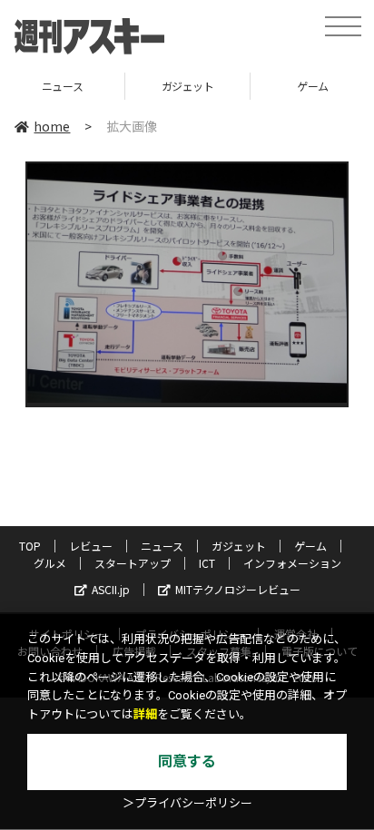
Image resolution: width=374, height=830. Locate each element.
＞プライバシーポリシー (187, 803)
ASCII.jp (111, 589)
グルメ (50, 563)
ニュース (162, 545)
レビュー (91, 545)
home (52, 126)
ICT (207, 563)
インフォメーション (292, 563)
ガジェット (131, 85)
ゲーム (257, 85)
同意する (187, 761)
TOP (30, 545)
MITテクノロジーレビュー (237, 589)
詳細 (145, 714)
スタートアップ (132, 563)
